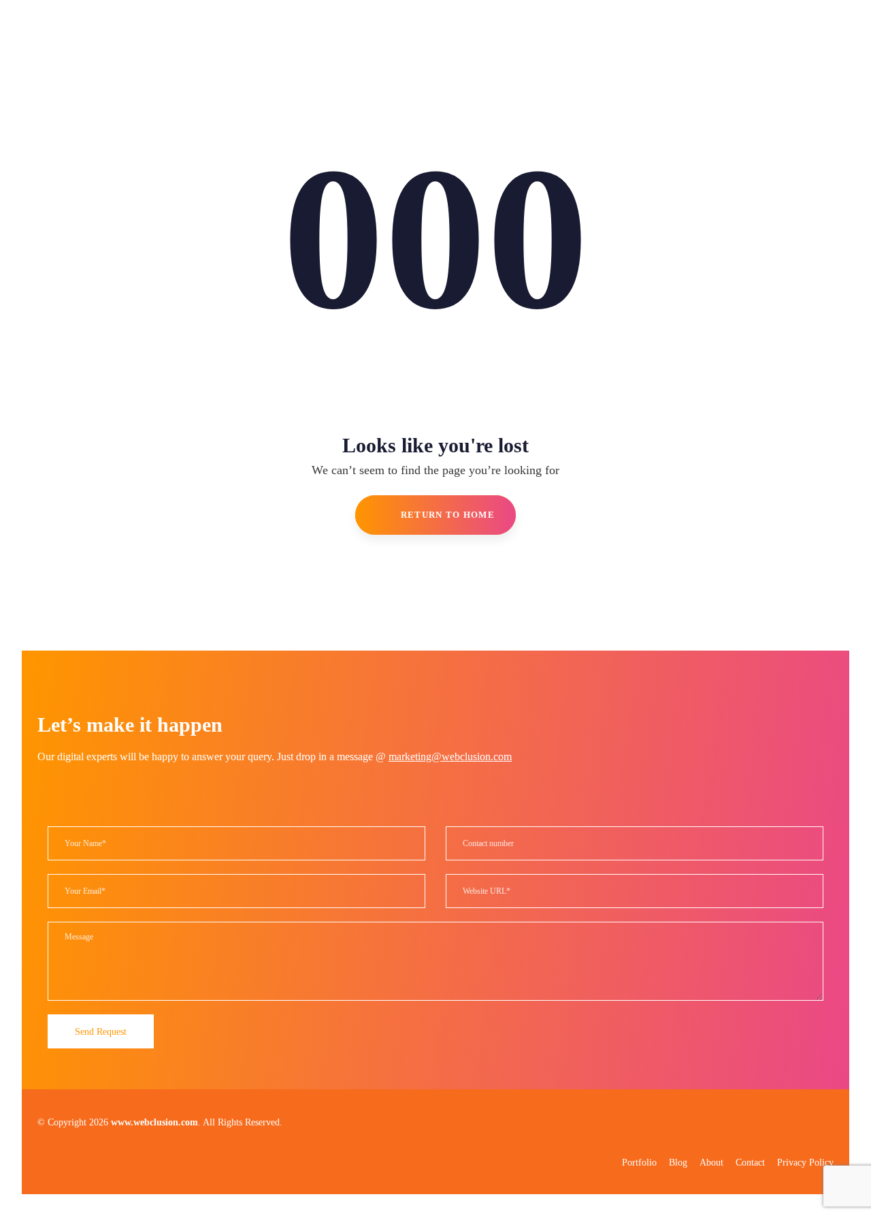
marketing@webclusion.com (450, 756)
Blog (678, 1162)
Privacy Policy (805, 1162)
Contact (750, 1162)
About (711, 1162)
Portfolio (639, 1162)
